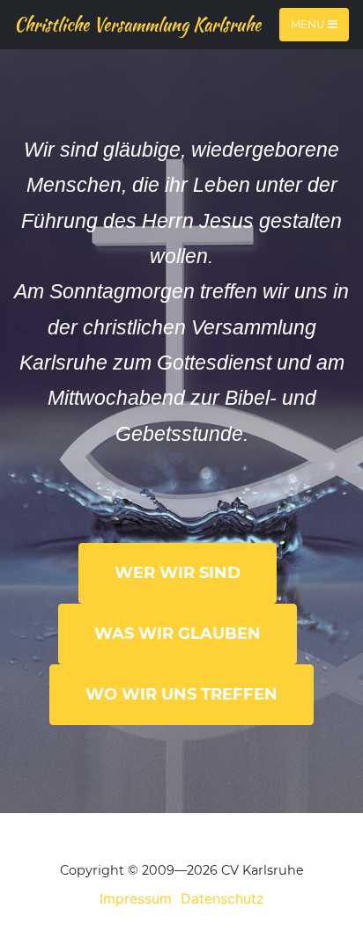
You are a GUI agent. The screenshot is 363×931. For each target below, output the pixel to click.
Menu (309, 24)
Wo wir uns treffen (181, 694)
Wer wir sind (178, 573)
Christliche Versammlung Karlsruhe (137, 24)
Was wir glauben (177, 633)
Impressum (136, 898)
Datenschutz (222, 898)
